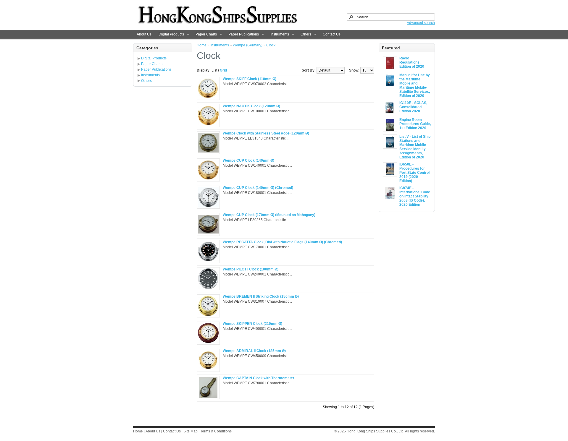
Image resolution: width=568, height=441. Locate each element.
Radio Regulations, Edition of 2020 (411, 62)
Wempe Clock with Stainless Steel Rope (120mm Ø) (266, 133)
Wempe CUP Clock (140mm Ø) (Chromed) (258, 188)
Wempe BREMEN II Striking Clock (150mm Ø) (261, 296)
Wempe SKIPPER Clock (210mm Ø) (252, 324)
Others (304, 34)
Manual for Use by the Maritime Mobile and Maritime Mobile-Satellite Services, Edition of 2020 (414, 85)
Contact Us (332, 34)
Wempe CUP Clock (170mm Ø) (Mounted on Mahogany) (269, 215)
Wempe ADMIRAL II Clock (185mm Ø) (254, 351)
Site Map (190, 431)
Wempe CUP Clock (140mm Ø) (248, 160)
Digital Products (169, 34)
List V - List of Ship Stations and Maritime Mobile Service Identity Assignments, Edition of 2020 (414, 146)
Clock (270, 45)
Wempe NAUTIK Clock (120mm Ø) (251, 106)
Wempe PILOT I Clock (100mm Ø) (250, 269)
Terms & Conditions (216, 431)
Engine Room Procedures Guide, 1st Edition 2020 (415, 124)
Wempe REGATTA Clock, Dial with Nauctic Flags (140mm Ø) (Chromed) (282, 242)
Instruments (278, 34)
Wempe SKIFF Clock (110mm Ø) (249, 79)
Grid (223, 70)
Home (201, 45)
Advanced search (421, 23)
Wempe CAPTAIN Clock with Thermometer (258, 378)
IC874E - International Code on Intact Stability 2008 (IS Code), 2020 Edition (414, 196)
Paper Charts (204, 34)
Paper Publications (242, 34)
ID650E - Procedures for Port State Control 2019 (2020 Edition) (414, 172)
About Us (144, 34)
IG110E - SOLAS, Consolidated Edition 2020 (413, 107)
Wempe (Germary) (247, 45)
